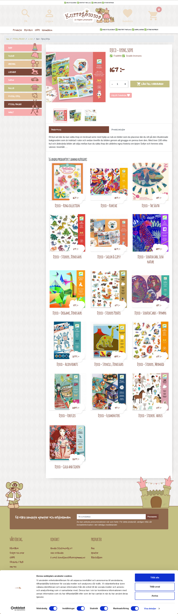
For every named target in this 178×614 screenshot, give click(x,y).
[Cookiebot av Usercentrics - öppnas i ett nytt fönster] (18, 608)
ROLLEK (11, 88)
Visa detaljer (150, 608)
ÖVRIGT (11, 112)
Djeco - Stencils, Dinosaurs (108, 364)
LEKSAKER (12, 72)
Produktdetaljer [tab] (118, 129)
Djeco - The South (150, 205)
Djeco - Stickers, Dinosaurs (67, 257)
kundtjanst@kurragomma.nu (71, 557)
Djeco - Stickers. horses (151, 415)
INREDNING (11, 64)
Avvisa (155, 596)
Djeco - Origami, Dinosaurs (67, 313)
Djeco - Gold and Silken (67, 467)
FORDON (11, 80)
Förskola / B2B (16, 562)
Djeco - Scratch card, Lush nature (150, 259)
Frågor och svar (17, 552)
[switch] (81, 608)
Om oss (13, 566)
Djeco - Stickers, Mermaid (150, 364)
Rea (92, 548)
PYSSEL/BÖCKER (14, 104)
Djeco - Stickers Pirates (109, 313)
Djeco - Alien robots (67, 364)
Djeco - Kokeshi (109, 205)
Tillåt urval (155, 586)
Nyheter (94, 552)
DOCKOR (11, 56)
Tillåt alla (154, 577)
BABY (10, 48)
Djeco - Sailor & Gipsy (109, 257)
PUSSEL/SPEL (14, 96)
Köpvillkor (14, 548)
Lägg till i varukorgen (150, 84)
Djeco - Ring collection (67, 205)
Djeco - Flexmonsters (109, 415)
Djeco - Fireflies (67, 415)
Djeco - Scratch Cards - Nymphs (150, 313)
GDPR (12, 557)
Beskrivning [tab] (56, 129)
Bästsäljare (96, 557)
